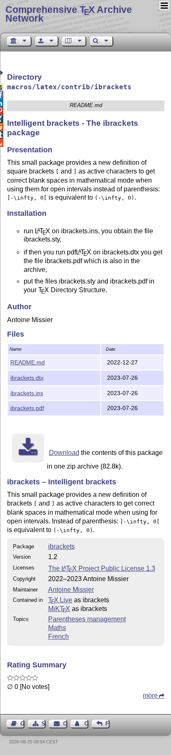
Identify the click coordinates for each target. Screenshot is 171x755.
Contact (65, 724)
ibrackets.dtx (27, 377)
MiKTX (59, 608)
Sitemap (44, 724)
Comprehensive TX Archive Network (68, 14)
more (150, 695)
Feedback (107, 724)
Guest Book (22, 724)
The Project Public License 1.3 (101, 568)
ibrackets (61, 546)
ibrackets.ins (26, 393)
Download (64, 452)
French (58, 636)
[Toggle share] (2, 73)
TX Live (60, 600)
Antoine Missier (71, 589)
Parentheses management (87, 619)
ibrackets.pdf (27, 408)
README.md (27, 362)
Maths (57, 627)
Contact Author (86, 724)
